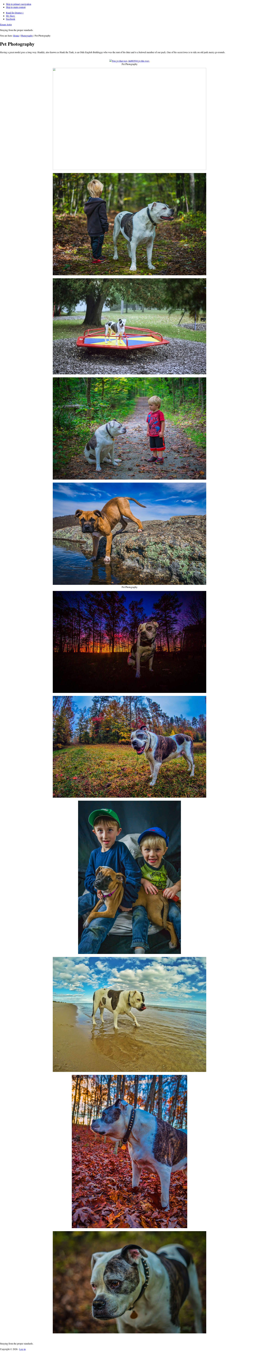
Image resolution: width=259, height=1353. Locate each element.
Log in (22, 1349)
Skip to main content (15, 7)
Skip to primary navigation (18, 4)
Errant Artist (6, 24)
